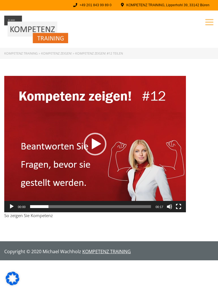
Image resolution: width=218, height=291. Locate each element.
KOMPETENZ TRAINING (106, 251)
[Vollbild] (178, 206)
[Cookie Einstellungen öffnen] (12, 283)
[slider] (90, 206)
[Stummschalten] (169, 206)
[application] (95, 144)
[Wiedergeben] (11, 206)
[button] (95, 144)
